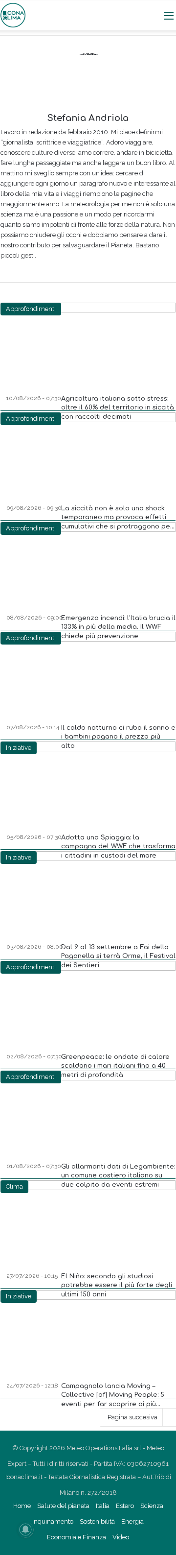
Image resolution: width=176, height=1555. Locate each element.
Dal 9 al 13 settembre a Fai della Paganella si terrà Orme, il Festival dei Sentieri (118, 956)
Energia (132, 1521)
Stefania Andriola (88, 118)
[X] (82, 271)
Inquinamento (52, 1521)
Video (120, 1537)
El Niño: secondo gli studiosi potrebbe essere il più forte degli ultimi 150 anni (116, 1285)
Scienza (151, 1505)
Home (22, 1505)
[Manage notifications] (25, 1529)
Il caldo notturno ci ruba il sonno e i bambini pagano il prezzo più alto (118, 736)
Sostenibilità (97, 1521)
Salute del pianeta (63, 1505)
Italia (103, 1505)
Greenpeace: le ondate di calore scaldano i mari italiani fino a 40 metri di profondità (115, 1065)
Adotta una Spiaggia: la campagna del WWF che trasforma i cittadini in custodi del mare (118, 846)
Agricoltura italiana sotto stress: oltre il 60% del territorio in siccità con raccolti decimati (117, 407)
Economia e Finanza (76, 1537)
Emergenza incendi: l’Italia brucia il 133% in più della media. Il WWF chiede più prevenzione (118, 627)
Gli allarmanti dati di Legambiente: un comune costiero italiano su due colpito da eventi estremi (118, 1175)
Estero (125, 1505)
